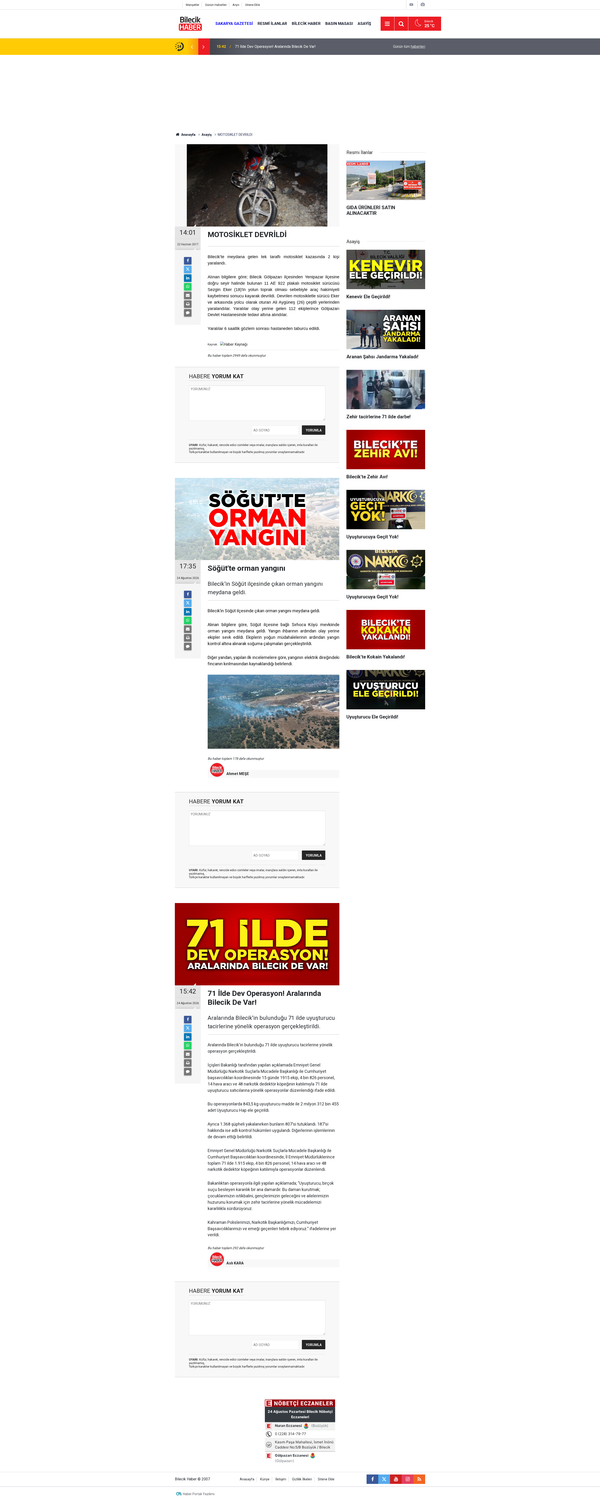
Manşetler (192, 5)
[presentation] (192, 46)
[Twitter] (187, 269)
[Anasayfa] (177, 5)
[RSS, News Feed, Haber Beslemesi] (419, 1479)
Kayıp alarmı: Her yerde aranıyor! (261, 46)
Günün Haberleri (216, 5)
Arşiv (235, 5)
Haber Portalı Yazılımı (198, 1494)
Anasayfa (187, 134)
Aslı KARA (235, 1263)
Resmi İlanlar (272, 23)
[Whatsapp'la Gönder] (187, 287)
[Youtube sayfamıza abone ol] (396, 1479)
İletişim (280, 1479)
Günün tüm (409, 46)
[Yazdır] (187, 304)
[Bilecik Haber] (190, 23)
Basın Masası (339, 23)
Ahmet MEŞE (237, 773)
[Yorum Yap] (187, 313)
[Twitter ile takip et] (384, 1479)
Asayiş (364, 23)
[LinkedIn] (187, 278)
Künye (265, 1479)
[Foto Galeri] (422, 4)
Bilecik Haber (306, 23)
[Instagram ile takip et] (407, 1479)
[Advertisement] (300, 90)
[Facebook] (187, 261)
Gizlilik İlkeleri (302, 1479)
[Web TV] (411, 4)
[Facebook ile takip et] (372, 1479)
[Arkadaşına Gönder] (187, 295)
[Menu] (387, 23)
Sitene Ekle (252, 5)
